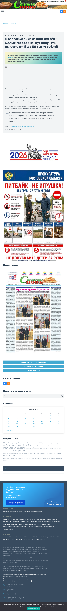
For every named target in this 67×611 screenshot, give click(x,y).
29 (33, 426)
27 (17, 426)
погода (6, 458)
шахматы (10, 460)
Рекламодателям (36, 511)
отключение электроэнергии (37, 455)
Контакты (13, 511)
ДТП (40, 443)
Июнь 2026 (23, 537)
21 (25, 423)
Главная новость (27, 35)
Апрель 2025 (23, 539)
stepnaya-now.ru (23, 570)
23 (42, 423)
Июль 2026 (15, 537)
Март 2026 (48, 537)
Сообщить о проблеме (15, 502)
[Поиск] (62, 395)
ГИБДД (16, 443)
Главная (5, 23)
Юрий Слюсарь (45, 448)
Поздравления (45, 524)
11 (58, 418)
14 (25, 421)
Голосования (7, 521)
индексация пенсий (43, 450)
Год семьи (36, 443)
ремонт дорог (42, 458)
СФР (41, 448)
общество (27, 455)
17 (50, 421)
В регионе (13, 23)
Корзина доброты (36, 445)
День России (54, 443)
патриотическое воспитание (51, 456)
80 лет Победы (8, 443)
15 (33, 421)
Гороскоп (16, 521)
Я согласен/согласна (34, 608)
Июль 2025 (56, 537)
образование (21, 456)
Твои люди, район (48, 526)
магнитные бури (7, 453)
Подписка (27, 511)
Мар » (11, 430)
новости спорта (10, 455)
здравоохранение (34, 450)
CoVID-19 (6, 519)
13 (17, 421)
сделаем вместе (58, 458)
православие (13, 458)
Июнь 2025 (6, 539)
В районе (28, 519)
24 (50, 423)
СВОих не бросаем (32, 448)
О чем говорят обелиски (46, 445)
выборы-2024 (12, 450)
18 (58, 421)
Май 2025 (15, 539)
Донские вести (24, 521)
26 (8, 426)
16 (42, 421)
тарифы (5, 460)
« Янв (7, 430)
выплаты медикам (15, 126)
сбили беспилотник (50, 458)
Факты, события (8, 529)
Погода (7, 468)
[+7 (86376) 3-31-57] (5, 590)
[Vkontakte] (61, 11)
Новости (6, 511)
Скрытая (30, 526)
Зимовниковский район (19, 445)
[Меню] (2, 11)
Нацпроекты (56, 521)
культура (57, 450)
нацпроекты (41, 453)
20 (17, 423)
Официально (29, 524)
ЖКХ (4, 445)
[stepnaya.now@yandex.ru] (5, 594)
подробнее (36, 604)
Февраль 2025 (40, 539)
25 (58, 423)
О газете (19, 511)
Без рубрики (20, 519)
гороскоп (20, 450)
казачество (52, 450)
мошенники (14, 453)
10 (50, 418)
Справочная (38, 526)
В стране (42, 519)
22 (33, 423)
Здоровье (33, 521)
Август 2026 (7, 537)
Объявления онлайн (17, 524)
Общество (6, 524)
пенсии (61, 456)
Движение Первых (46, 443)
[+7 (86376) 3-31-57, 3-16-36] (5, 585)
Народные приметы (44, 521)
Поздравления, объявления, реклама (14, 526)
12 (8, 421)
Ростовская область (28, 126)
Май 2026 (32, 537)
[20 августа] (33, 312)
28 (25, 426)
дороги (26, 450)
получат (11, 57)
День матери (60, 443)
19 (8, 423)
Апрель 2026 (40, 537)
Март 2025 (31, 539)
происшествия (35, 458)
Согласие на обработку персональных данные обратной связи (22, 579)
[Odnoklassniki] (64, 11)
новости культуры (53, 453)
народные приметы (27, 453)
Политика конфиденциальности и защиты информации (20, 581)
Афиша (13, 519)
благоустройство (54, 448)
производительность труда (24, 458)
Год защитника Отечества (25, 443)
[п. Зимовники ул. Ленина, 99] (5, 598)
